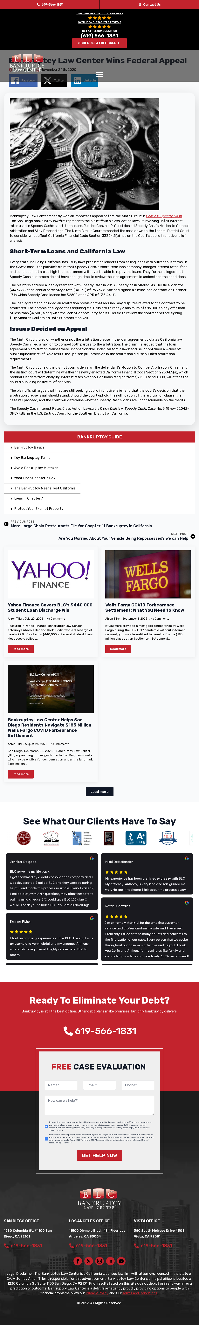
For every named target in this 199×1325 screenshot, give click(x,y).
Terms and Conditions (139, 1293)
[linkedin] (110, 1261)
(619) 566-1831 (99, 35)
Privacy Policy (97, 1293)
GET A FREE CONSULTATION (99, 30)
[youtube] (121, 1261)
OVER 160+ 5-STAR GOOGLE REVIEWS (99, 13)
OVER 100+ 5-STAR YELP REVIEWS (99, 22)
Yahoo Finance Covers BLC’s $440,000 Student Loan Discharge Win (50, 607)
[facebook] (77, 1261)
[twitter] (88, 1261)
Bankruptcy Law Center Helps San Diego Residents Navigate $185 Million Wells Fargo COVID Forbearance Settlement (49, 727)
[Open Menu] (99, 75)
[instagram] (99, 1261)
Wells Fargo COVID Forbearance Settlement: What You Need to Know (144, 607)
